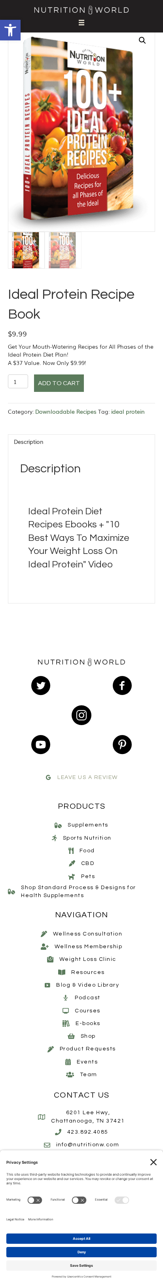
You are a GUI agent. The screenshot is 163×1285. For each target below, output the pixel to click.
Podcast (87, 998)
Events (87, 1062)
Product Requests (88, 1049)
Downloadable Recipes (66, 411)
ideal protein (128, 411)
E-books (88, 1023)
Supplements (88, 825)
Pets (88, 876)
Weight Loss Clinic (87, 959)
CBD (88, 863)
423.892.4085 (87, 1132)
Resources (88, 972)
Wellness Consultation (88, 934)
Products (82, 806)
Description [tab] (29, 441)
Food (87, 850)
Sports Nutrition (87, 838)
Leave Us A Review (87, 777)
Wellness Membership (89, 946)
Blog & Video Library (87, 985)
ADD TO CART (59, 383)
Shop (88, 1036)
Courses (87, 1011)
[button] (10, 30)
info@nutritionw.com (87, 1145)
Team (88, 1074)
